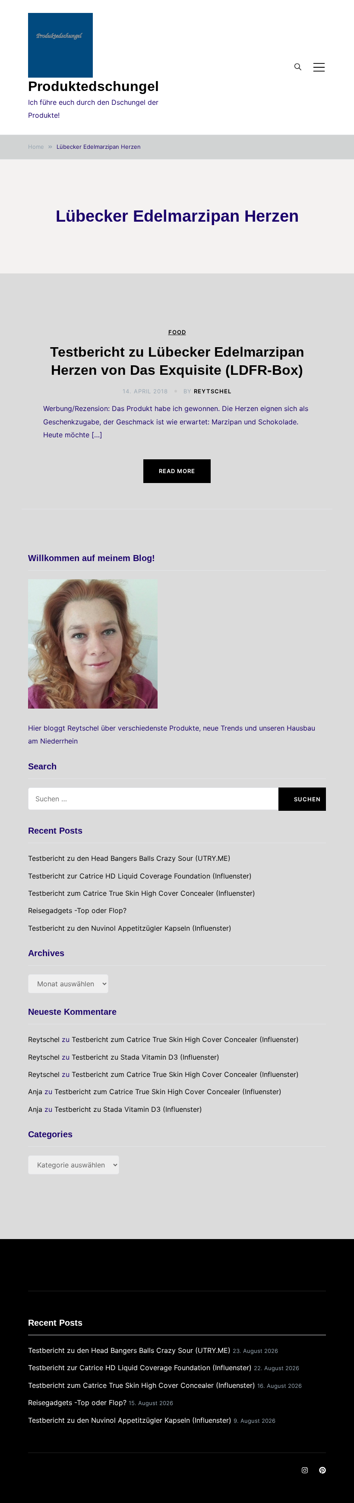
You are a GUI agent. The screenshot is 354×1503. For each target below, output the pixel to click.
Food (177, 332)
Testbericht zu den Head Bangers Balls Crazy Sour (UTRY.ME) (129, 858)
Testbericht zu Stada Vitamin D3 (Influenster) (145, 1057)
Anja (35, 1091)
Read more (177, 471)
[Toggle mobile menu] (319, 67)
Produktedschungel (93, 86)
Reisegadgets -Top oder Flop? (77, 910)
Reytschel (212, 391)
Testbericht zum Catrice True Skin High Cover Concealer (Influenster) (141, 893)
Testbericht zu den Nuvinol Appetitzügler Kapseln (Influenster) (129, 928)
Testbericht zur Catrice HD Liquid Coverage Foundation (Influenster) (140, 876)
